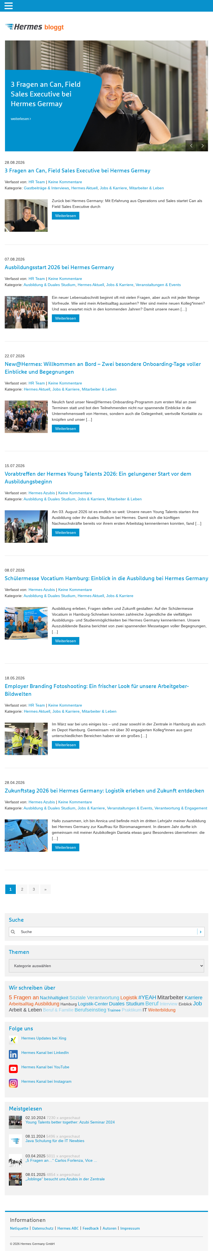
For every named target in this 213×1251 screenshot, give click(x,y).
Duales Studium (126, 1004)
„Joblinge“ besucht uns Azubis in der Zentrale (65, 1179)
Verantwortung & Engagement (180, 808)
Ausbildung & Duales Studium (49, 284)
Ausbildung (47, 1004)
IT (145, 1010)
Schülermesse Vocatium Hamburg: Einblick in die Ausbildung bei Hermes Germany (106, 578)
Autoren (109, 1227)
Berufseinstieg (90, 1010)
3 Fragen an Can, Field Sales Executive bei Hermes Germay (46, 94)
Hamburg (68, 1004)
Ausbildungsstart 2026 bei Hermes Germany (59, 267)
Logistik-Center (93, 1004)
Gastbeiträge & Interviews (46, 188)
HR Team (37, 182)
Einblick (185, 1004)
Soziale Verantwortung (94, 997)
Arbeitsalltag (21, 1004)
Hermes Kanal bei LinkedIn (45, 1052)
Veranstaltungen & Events (158, 284)
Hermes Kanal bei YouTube (45, 1067)
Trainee (114, 1010)
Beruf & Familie (58, 1010)
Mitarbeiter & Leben (146, 188)
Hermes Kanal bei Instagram (46, 1081)
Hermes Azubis (42, 493)
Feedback (91, 1227)
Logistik (128, 997)
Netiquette (19, 1227)
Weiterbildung (162, 1010)
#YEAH (147, 997)
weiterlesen (20, 119)
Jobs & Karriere (113, 188)
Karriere (193, 997)
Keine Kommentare (65, 182)
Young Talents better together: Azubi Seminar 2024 (70, 1122)
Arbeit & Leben (25, 1010)
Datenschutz (43, 1227)
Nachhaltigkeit (54, 997)
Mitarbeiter (170, 997)
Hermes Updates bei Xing (43, 1038)
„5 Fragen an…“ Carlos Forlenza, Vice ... (61, 1160)
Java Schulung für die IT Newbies (55, 1140)
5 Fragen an (24, 997)
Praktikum (131, 1010)
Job (197, 1003)
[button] (9, 5)
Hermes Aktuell (84, 188)
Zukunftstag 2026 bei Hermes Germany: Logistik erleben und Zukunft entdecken (104, 791)
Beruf (152, 1003)
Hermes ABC (68, 1227)
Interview (169, 1004)
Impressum (130, 1227)
